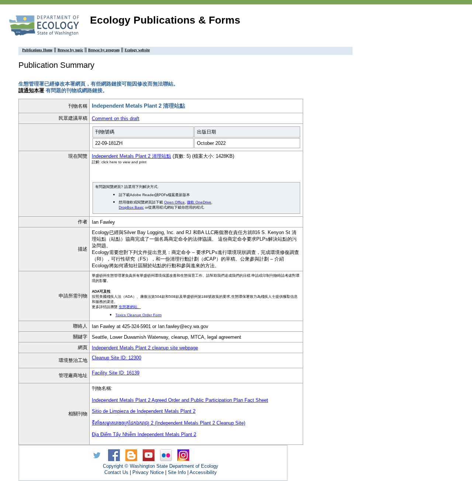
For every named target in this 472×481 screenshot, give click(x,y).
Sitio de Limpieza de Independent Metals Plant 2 (143, 411)
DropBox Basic (131, 207)
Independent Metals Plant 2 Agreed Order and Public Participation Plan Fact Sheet (180, 400)
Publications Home (37, 50)
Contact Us (116, 472)
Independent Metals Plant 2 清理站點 (131, 156)
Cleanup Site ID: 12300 (116, 357)
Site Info (177, 472)
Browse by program (103, 50)
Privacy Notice (148, 472)
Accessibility (203, 472)
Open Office (174, 202)
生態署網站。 (130, 307)
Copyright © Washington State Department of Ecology (160, 466)
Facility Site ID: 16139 (115, 373)
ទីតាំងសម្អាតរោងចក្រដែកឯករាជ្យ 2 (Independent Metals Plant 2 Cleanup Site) (168, 423)
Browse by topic (70, 50)
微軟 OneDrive (199, 202)
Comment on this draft (115, 118)
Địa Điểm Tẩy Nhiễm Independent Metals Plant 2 (144, 434)
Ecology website (137, 50)
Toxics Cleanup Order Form (138, 315)
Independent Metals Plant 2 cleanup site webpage (145, 348)
